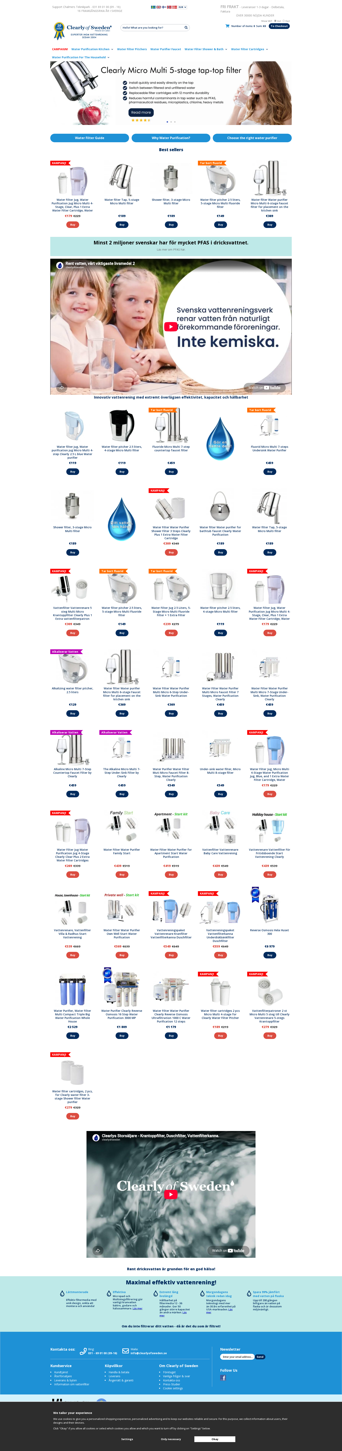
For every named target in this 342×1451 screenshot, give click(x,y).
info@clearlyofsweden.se (149, 1353)
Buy (72, 224)
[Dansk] (174, 7)
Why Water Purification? (171, 138)
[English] (158, 7)
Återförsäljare (63, 1376)
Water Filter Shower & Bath (204, 49)
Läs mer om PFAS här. (171, 249)
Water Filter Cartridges (248, 49)
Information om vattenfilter (71, 1384)
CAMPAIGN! (60, 49)
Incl (279, 20)
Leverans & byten (65, 1380)
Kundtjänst (61, 1372)
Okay (215, 1439)
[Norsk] (169, 7)
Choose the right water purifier (252, 138)
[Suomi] (164, 7)
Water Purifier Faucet (165, 49)
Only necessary (171, 1439)
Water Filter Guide (89, 138)
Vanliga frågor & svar (176, 1376)
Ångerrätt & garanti (121, 1380)
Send (260, 1357)
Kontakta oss (171, 1380)
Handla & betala (119, 1372)
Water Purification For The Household (79, 57)
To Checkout (279, 26)
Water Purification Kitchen (90, 49)
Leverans (114, 1376)
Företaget (169, 1372)
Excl (288, 20)
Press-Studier (171, 1384)
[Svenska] (153, 7)
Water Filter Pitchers (132, 49)
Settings (127, 1439)
